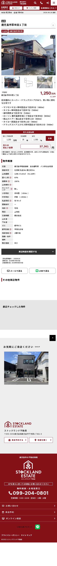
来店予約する (17, 440)
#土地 (4, 31)
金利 (33, 136)
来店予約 (9, 512)
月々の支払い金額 (8, 146)
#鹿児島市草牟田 (16, 31)
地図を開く (42, 440)
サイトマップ (26, 535)
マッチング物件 (32, 8)
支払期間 (23, 136)
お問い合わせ (12, 505)
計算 (50, 138)
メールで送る (16, 270)
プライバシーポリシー (10, 535)
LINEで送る (44, 270)
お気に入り (17, 8)
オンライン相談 (13, 518)
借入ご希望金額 (8, 136)
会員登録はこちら (47, 8)
